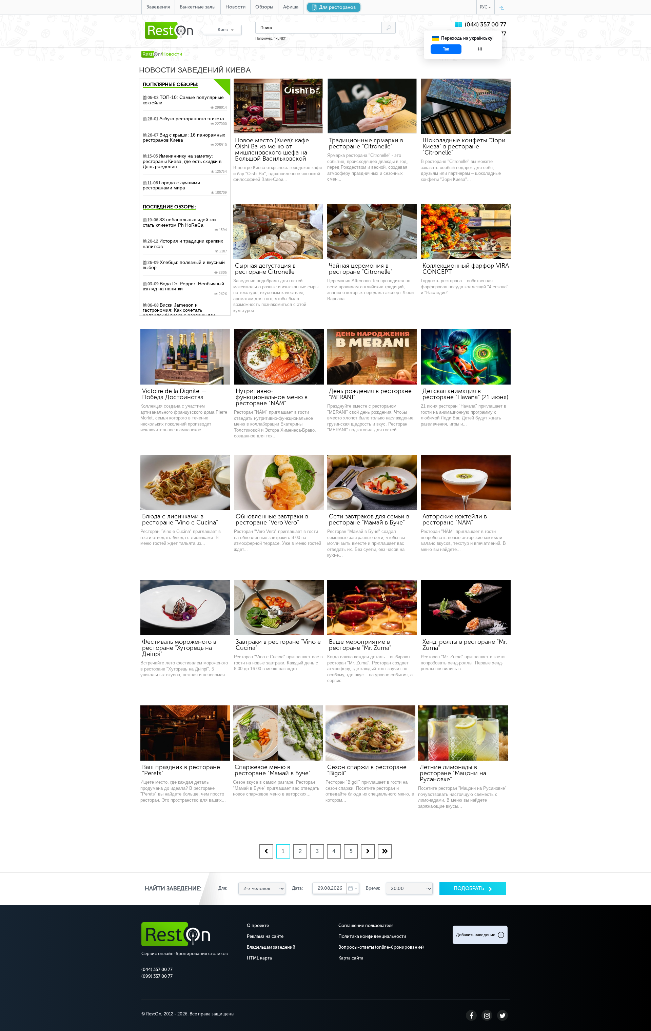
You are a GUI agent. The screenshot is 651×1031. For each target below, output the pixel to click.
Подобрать (470, 888)
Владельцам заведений (271, 947)
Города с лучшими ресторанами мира (185, 187)
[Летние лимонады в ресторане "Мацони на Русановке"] (463, 733)
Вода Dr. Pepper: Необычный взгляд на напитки (185, 288)
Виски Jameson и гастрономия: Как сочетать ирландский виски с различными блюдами (185, 315)
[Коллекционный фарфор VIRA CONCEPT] (466, 231)
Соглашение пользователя (366, 925)
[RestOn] (150, 54)
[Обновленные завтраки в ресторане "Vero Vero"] (279, 482)
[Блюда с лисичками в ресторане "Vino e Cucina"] (185, 482)
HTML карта (259, 958)
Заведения (158, 7)
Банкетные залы (198, 7)
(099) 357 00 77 (157, 976)
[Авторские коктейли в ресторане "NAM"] (466, 482)
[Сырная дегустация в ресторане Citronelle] (278, 231)
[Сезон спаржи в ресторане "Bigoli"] (370, 733)
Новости (235, 7)
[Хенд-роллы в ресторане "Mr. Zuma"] (466, 607)
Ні (480, 49)
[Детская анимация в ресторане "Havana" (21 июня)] (466, 357)
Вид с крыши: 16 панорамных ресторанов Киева (185, 139)
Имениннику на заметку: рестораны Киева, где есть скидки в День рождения (185, 163)
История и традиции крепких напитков (185, 246)
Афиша (290, 7)
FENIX (280, 39)
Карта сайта (350, 958)
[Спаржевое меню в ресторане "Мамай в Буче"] (278, 733)
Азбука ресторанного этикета (186, 121)
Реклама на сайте (265, 936)
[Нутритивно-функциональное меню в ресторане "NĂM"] (279, 357)
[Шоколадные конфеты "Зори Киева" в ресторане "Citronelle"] (466, 106)
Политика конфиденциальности (372, 936)
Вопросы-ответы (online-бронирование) (381, 947)
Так (446, 49)
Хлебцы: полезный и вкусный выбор (185, 267)
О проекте (258, 925)
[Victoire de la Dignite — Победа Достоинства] (185, 357)
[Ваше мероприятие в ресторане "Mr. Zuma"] (372, 607)
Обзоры (264, 7)
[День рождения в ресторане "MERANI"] (372, 357)
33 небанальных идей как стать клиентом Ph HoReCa (185, 224)
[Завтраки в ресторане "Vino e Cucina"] (279, 607)
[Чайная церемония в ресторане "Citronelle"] (372, 231)
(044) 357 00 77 (485, 24)
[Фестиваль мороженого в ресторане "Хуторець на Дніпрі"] (185, 607)
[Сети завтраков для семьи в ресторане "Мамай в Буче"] (372, 482)
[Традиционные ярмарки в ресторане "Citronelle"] (372, 106)
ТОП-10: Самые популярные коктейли (185, 102)
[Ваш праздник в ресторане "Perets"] (185, 733)
